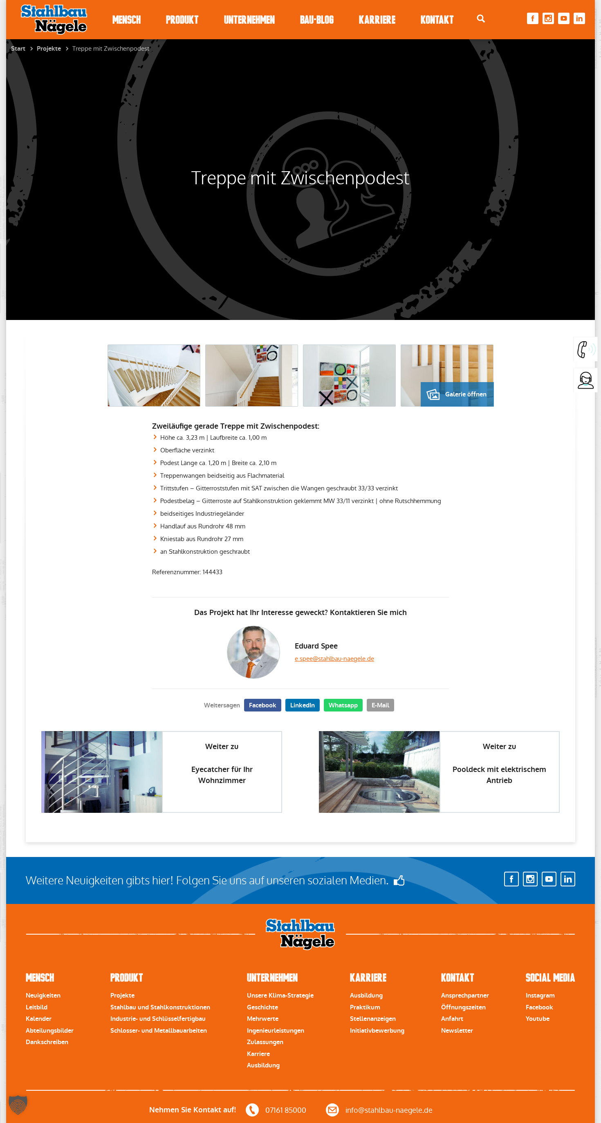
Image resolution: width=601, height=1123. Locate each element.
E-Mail (380, 705)
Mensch (126, 20)
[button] (18, 1105)
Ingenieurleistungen (275, 1031)
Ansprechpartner (465, 995)
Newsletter (457, 1031)
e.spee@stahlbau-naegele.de (334, 658)
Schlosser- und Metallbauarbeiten (158, 1031)
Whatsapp (343, 705)
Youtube (537, 1019)
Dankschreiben (47, 1042)
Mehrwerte (262, 1019)
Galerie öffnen (466, 394)
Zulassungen (265, 1042)
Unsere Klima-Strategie (280, 995)
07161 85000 (285, 1110)
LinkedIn (302, 705)
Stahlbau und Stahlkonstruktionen (160, 1007)
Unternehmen (249, 20)
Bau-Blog (317, 20)
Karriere (377, 20)
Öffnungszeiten (463, 1007)
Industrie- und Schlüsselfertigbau (158, 1019)
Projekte (49, 49)
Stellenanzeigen (373, 1019)
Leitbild (36, 1007)
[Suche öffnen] (481, 19)
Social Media (550, 977)
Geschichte (262, 1007)
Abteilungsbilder (50, 1031)
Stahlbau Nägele (54, 19)
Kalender (39, 1019)
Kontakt (437, 20)
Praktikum (365, 1007)
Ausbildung (263, 1065)
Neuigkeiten (43, 995)
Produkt (182, 20)
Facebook (262, 705)
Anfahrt (452, 1019)
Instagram (540, 995)
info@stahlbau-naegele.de (389, 1110)
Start (18, 49)
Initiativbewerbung (377, 1031)
